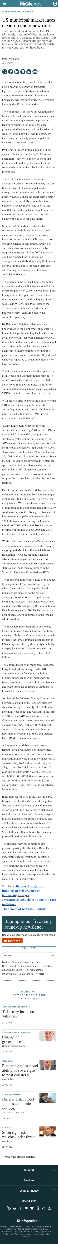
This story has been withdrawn (18, 1013)
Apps (38, 1208)
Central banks (26, 974)
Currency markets (11, 1094)
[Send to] (28, 71)
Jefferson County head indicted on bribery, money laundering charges (23, 890)
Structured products (12, 970)
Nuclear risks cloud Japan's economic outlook (18, 1103)
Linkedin (14, 1208)
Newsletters (26, 1208)
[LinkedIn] (16, 71)
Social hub (43, 1208)
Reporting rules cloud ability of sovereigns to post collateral (20, 1070)
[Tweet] (4, 71)
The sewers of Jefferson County (24, 909)
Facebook (20, 1208)
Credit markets (9, 966)
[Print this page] (35, 71)
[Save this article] (22, 71)
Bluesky (32, 1208)
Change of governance (11, 1039)
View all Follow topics (9, 1208)
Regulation (46, 966)
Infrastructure (9, 974)
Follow (29, 948)
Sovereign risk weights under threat (18, 1134)
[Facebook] (10, 71)
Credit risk (7, 1127)
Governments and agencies (17, 11)
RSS (49, 1208)
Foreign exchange (29, 966)
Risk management (34, 970)
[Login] (55, 3)
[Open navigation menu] (3, 4)
